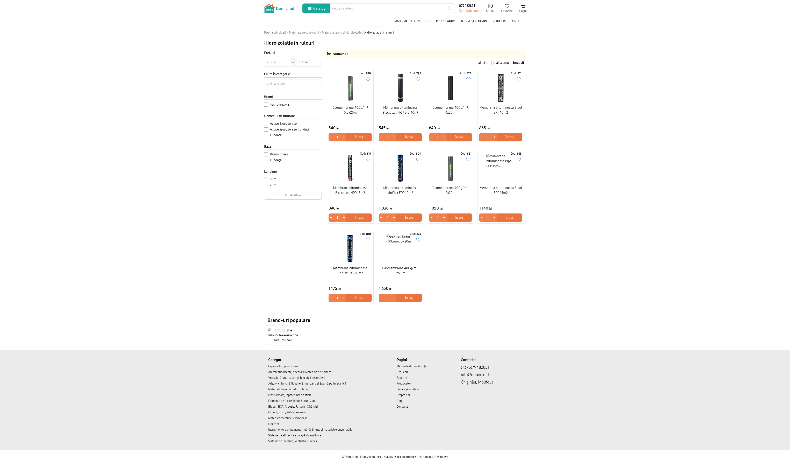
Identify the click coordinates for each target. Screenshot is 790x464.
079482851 (467, 6)
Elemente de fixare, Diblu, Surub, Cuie (291, 401)
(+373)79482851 (475, 367)
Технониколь (338, 54)
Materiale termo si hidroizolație (288, 389)
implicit (518, 63)
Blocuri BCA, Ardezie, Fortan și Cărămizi (293, 406)
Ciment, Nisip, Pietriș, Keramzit (287, 412)
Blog (400, 401)
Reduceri (499, 21)
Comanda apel (469, 11)
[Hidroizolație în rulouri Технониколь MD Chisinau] (283, 335)
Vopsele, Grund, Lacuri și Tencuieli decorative (296, 378)
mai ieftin (482, 63)
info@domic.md (475, 374)
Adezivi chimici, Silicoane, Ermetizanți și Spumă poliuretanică (307, 383)
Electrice (273, 424)
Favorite (402, 378)
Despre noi (403, 395)
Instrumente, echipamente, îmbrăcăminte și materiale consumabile (310, 429)
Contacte (517, 21)
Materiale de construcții (412, 21)
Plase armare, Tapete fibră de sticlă (289, 395)
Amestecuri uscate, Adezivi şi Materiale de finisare (299, 372)
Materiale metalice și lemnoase (287, 418)
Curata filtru (293, 195)
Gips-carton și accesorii (283, 366)
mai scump (501, 63)
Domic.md (285, 8)
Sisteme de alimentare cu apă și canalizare (294, 435)
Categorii (275, 360)
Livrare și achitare (474, 21)
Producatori (445, 21)
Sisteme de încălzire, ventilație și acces (292, 441)
